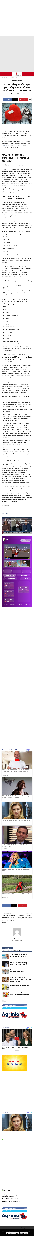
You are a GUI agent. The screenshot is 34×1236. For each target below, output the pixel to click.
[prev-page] (3, 1001)
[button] (2, 74)
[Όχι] (32, 1231)
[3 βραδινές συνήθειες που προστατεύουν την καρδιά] (5, 964)
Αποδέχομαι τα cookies (12, 1233)
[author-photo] (17, 936)
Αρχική (3, 77)
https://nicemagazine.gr (17, 940)
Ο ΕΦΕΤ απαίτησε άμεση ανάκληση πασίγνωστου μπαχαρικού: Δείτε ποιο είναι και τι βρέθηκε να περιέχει (8, 919)
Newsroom (13, 93)
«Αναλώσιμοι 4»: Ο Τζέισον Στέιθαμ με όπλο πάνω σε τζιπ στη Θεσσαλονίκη (25, 917)
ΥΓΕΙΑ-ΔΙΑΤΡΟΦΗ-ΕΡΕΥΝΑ (12, 77)
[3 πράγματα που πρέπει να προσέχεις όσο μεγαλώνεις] (5, 956)
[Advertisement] (17, 18)
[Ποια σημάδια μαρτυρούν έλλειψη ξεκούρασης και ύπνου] (5, 971)
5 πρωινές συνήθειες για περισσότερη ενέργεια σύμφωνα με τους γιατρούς (20, 979)
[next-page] (5, 1001)
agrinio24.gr (5, 513)
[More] (30, 99)
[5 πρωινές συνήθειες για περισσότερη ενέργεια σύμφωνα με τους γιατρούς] (5, 979)
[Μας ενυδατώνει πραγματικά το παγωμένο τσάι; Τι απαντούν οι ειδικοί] (5, 987)
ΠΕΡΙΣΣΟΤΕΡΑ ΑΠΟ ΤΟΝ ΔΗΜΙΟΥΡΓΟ (12, 950)
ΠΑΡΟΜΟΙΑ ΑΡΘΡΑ (7, 948)
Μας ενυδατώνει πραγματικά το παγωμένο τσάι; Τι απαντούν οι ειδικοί (20, 987)
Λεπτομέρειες (23, 1233)
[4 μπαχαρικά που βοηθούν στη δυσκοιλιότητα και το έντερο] (5, 994)
